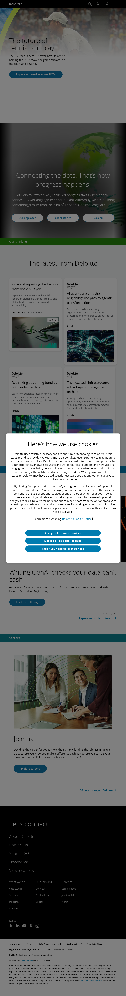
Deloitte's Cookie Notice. (77, 519)
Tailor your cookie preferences (63, 549)
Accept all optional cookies (63, 533)
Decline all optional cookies (63, 541)
